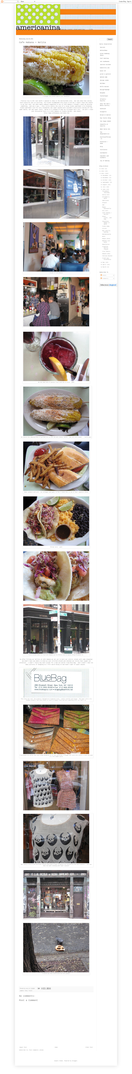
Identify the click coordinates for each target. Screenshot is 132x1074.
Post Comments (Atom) (36, 1050)
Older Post (89, 1047)
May (104, 262)
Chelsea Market (107, 256)
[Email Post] (38, 988)
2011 (103, 173)
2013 (103, 168)
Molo (103, 236)
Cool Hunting (104, 58)
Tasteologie (104, 96)
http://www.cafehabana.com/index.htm (56, 113)
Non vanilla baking (106, 231)
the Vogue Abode (105, 121)
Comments (105, 278)
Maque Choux (106, 238)
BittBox (102, 83)
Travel (30, 990)
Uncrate (102, 47)
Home (56, 1047)
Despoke (102, 92)
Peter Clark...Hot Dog (107, 218)
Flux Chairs (106, 251)
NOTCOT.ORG (103, 77)
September (106, 182)
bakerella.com (104, 67)
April (105, 264)
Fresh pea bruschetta (106, 259)
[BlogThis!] (44, 988)
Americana (105, 200)
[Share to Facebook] (48, 988)
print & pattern (105, 74)
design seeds (104, 80)
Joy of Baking (104, 160)
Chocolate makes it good (106, 223)
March (105, 267)
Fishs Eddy (106, 226)
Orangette (103, 111)
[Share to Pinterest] (50, 988)
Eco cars (105, 210)
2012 (103, 171)
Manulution (106, 244)
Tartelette (103, 149)
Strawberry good (106, 197)
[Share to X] (46, 988)
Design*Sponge (104, 89)
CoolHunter (103, 152)
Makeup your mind (106, 241)
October (105, 180)
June (104, 189)
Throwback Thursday (106, 192)
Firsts (104, 228)
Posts (104, 275)
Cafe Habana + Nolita (107, 213)
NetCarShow (103, 50)
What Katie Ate (105, 129)
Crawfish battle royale (105, 248)
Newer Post (23, 1047)
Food (26, 990)
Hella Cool (106, 194)
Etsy (101, 146)
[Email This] (42, 988)
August (105, 184)
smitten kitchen (105, 64)
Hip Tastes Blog (105, 118)
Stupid (104, 202)
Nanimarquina (106, 234)
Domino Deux (106, 253)
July (104, 187)
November (106, 177)
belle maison (104, 86)
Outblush (103, 108)
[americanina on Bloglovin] (108, 286)
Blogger (74, 1060)
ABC (103, 205)
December (106, 175)
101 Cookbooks (104, 61)
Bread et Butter (105, 115)
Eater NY (103, 71)
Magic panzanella (106, 207)
